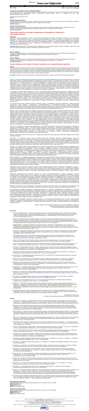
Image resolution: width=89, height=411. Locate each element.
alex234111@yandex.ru (15, 29)
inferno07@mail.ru (14, 23)
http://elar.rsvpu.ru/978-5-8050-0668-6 (22, 237)
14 (43, 163)
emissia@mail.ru (33, 402)
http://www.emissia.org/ (44, 402)
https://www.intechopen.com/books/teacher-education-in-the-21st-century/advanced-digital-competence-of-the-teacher (50, 272)
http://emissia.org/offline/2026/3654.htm (19, 14)
